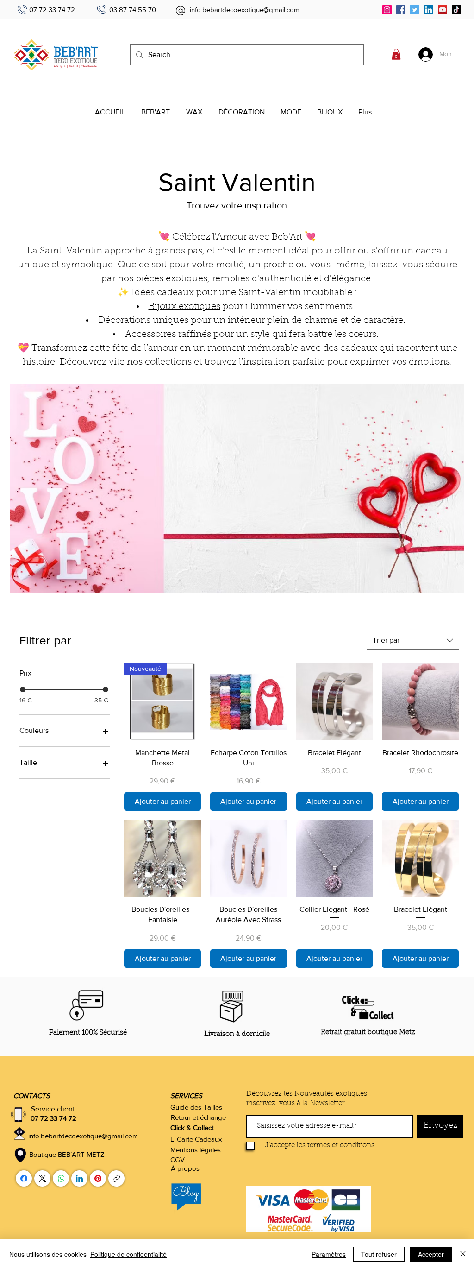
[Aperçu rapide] (248, 701)
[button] (396, 54)
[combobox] (413, 640)
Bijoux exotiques (184, 306)
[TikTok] (456, 9)
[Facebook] (400, 9)
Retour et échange (198, 1117)
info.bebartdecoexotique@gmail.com (244, 9)
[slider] (22, 689)
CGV (177, 1159)
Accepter (431, 1254)
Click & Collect (191, 1127)
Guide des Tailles (196, 1107)
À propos (185, 1168)
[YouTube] (442, 9)
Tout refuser (379, 1254)
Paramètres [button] (329, 1254)
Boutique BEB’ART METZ (67, 1154)
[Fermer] (462, 1254)
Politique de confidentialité (128, 1254)
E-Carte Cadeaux (196, 1139)
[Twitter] (414, 9)
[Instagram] (387, 9)
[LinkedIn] (428, 9)
